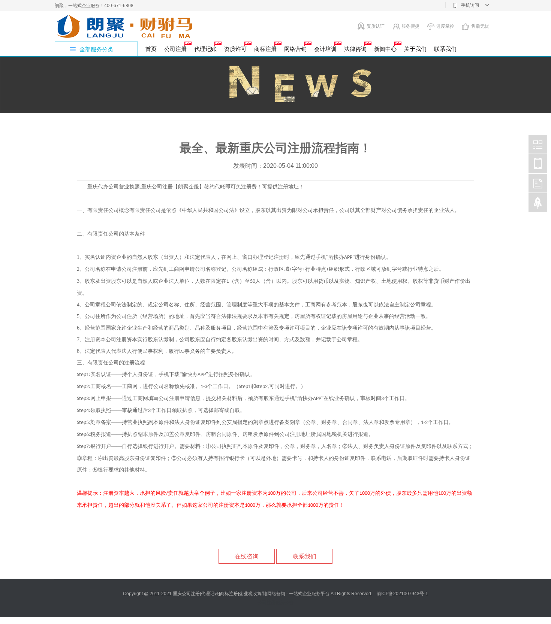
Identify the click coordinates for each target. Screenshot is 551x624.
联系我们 (445, 49)
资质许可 (235, 49)
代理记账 (205, 49)
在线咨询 (247, 556)
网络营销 (295, 49)
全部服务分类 (96, 49)
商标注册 (265, 49)
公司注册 (175, 49)
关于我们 (415, 49)
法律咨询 (355, 49)
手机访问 (470, 5)
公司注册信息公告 (275, 602)
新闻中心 (385, 49)
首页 (151, 49)
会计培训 (325, 49)
